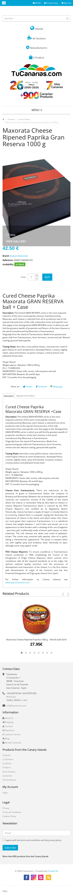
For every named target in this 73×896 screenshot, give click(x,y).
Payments (10, 730)
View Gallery (16, 241)
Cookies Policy (9, 816)
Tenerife (7, 755)
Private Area (52, 3)
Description (9, 396)
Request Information (25, 395)
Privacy (6, 808)
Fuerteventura (9, 779)
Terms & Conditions (12, 812)
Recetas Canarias (12, 742)
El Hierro (7, 767)
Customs (8, 726)
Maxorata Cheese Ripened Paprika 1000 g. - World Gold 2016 (36, 639)
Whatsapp (57, 386)
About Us (8, 718)
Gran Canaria (9, 771)
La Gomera (8, 759)
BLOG (38, 3)
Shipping (9, 722)
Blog (7, 738)
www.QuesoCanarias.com (17, 582)
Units (23, 277)
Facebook (42, 386)
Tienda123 (53, 871)
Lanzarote (7, 775)
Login (5, 792)
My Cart (67, 3)
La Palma (7, 763)
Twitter (29, 386)
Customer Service (12, 734)
